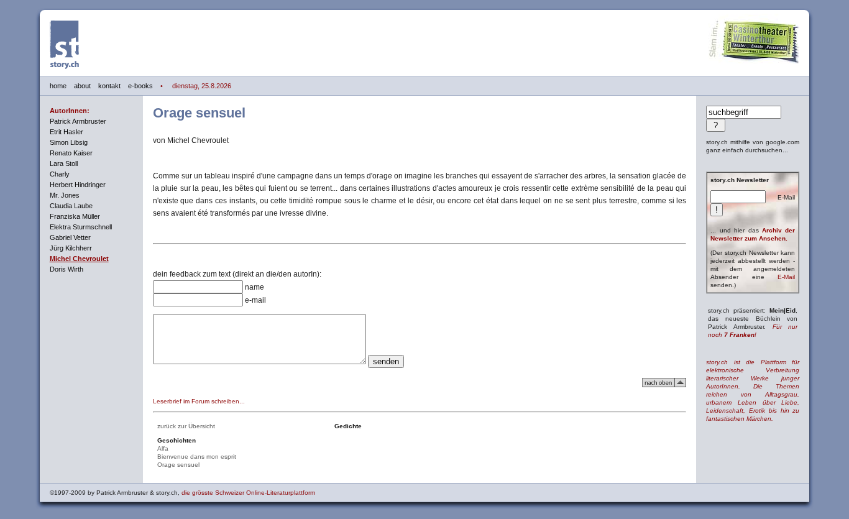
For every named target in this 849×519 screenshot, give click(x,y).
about (82, 86)
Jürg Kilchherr (71, 248)
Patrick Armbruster (78, 121)
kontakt (109, 86)
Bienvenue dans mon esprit (196, 456)
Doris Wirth (66, 269)
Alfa (162, 448)
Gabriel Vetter (70, 237)
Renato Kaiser (71, 153)
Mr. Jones (65, 195)
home (58, 86)
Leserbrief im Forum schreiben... (199, 401)
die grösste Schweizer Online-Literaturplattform (248, 492)
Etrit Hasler (66, 131)
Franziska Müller (75, 216)
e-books (140, 86)
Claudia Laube (71, 205)
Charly (60, 174)
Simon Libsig (69, 142)
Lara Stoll (64, 163)
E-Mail (786, 276)
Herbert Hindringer (78, 184)
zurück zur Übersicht (186, 426)
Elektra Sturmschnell (81, 227)
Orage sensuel (178, 464)
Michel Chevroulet (79, 258)
